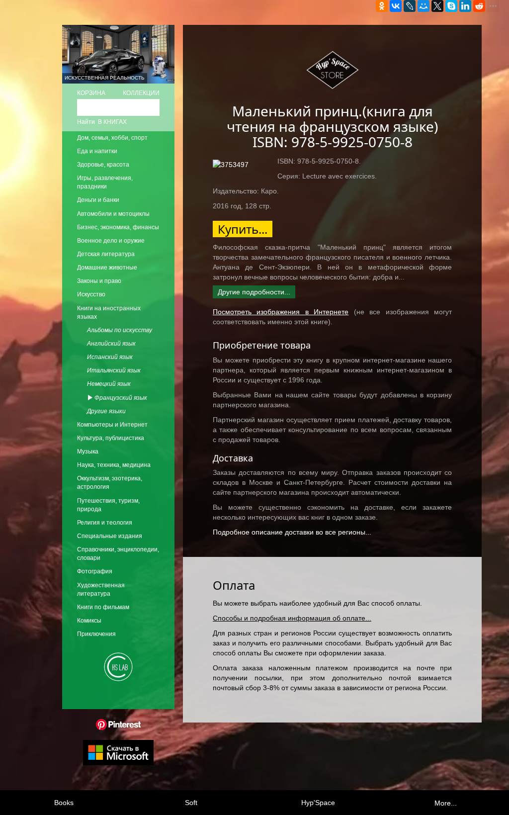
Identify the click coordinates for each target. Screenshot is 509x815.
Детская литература (106, 254)
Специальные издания (109, 536)
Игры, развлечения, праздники (105, 182)
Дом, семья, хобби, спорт (112, 137)
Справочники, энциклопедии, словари (118, 553)
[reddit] (479, 6)
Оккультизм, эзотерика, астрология (109, 482)
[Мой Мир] (423, 6)
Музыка (87, 451)
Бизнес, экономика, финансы (118, 227)
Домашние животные (107, 267)
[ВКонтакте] (396, 6)
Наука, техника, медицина (114, 464)
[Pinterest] (118, 724)
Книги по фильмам (103, 607)
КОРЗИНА (91, 93)
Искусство (91, 294)
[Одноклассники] (382, 6)
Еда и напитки (97, 151)
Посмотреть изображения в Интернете (280, 312)
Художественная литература (101, 589)
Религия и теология (104, 522)
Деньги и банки (98, 199)
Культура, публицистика (110, 438)
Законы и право (99, 280)
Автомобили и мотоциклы (113, 213)
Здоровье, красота (103, 164)
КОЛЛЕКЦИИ (141, 93)
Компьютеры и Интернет (112, 424)
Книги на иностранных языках (109, 312)
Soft (191, 803)
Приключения (96, 634)
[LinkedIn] (465, 6)
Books (64, 803)
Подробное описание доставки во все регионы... (292, 532)
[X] (437, 6)
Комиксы (89, 620)
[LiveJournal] (410, 6)
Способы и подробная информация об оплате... (292, 618)
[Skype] (451, 6)
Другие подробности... (254, 292)
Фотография (94, 571)
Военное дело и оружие (111, 240)
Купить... (242, 229)
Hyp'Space (318, 803)
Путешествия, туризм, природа (108, 505)
